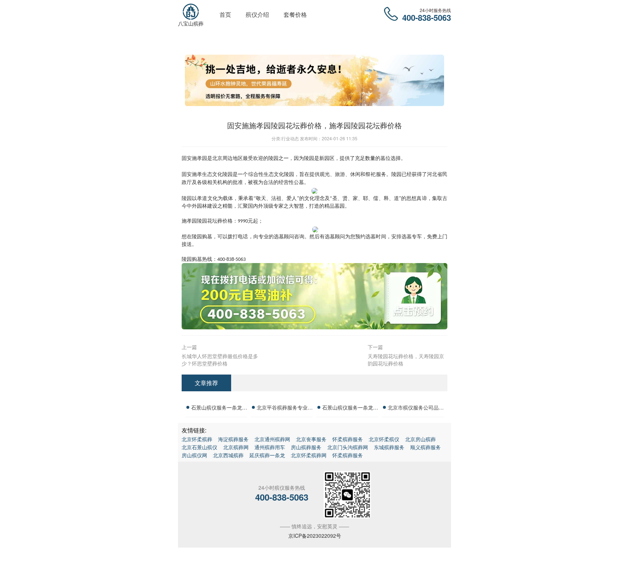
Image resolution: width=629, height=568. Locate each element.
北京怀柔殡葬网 (309, 455)
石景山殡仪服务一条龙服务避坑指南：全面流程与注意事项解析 (350, 408)
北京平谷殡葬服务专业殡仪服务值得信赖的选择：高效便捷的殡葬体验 (285, 408)
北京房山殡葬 (420, 439)
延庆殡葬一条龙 (267, 455)
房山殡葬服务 (306, 447)
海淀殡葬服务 (233, 439)
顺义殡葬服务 (425, 447)
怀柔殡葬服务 (347, 439)
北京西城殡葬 (228, 455)
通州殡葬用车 (269, 447)
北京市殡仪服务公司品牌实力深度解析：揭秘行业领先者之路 (416, 408)
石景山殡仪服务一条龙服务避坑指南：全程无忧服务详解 (219, 408)
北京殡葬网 (236, 447)
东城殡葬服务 (389, 447)
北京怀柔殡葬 (197, 439)
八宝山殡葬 (190, 23)
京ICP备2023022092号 (314, 535)
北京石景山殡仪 (199, 447)
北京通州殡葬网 (272, 439)
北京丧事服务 (311, 439)
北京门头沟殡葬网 (347, 447)
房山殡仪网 (194, 455)
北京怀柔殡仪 (384, 439)
